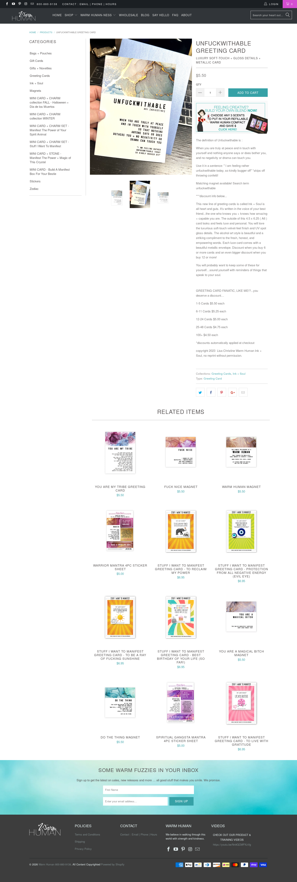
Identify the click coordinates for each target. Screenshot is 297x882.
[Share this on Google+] (232, 392)
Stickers (35, 181)
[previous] (95, 107)
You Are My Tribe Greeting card (120, 452)
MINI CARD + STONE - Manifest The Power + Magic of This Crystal (50, 157)
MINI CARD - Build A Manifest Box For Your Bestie (50, 171)
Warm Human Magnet (241, 452)
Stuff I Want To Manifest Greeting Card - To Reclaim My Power (181, 531)
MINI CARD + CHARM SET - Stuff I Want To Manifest (49, 144)
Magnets (35, 90)
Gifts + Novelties (41, 68)
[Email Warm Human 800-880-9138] (32, 4)
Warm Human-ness (96, 15)
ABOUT (186, 15)
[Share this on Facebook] (211, 392)
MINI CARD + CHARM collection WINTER (45, 116)
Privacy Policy (83, 849)
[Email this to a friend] (243, 392)
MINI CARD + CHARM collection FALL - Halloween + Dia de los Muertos (49, 102)
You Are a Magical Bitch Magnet (241, 617)
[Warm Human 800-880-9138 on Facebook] (6, 4)
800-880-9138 (47, 4)
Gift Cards (36, 60)
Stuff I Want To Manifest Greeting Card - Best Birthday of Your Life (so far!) (181, 617)
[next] (186, 107)
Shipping (80, 841)
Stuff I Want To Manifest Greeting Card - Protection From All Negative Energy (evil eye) (241, 531)
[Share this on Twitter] (200, 392)
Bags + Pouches (41, 53)
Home (57, 15)
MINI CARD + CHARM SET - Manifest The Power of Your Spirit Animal (49, 130)
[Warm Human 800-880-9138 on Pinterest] (19, 4)
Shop (69, 15)
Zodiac (34, 188)
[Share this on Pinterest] (221, 392)
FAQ (175, 15)
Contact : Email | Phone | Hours (89, 4)
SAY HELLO (160, 15)
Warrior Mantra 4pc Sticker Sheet (120, 531)
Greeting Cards (40, 75)
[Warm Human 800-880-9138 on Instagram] (25, 4)
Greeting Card (213, 378)
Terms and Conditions (87, 834)
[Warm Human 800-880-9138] (23, 16)
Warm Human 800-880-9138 (55, 864)
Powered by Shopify (112, 864)
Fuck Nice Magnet (181, 452)
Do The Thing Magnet (120, 703)
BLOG (145, 15)
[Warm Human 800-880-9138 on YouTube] (13, 4)
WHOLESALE (128, 15)
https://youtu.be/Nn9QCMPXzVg (232, 844)
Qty (198, 84)
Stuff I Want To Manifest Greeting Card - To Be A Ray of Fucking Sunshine (120, 617)
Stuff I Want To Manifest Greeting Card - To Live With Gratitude (241, 703)
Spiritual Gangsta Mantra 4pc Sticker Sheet (181, 703)
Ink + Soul (36, 83)
